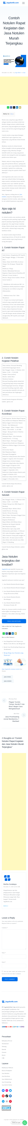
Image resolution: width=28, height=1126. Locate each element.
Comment (5, 927)
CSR (3, 1058)
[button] (24, 1122)
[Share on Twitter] (14, 107)
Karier (4, 1055)
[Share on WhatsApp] (8, 107)
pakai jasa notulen (14, 621)
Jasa (24, 72)
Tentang (4, 1046)
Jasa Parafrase (6, 1076)
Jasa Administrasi (7, 1079)
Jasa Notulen (5, 1073)
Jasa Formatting (6, 1082)
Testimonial (5, 1043)
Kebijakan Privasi (7, 1040)
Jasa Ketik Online (7, 1085)
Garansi (4, 1052)
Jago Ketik (18, 72)
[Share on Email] (20, 107)
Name (4, 952)
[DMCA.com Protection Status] (6, 1110)
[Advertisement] (14, 91)
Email (4, 962)
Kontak (4, 1049)
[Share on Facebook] (11, 107)
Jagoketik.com (6, 569)
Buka (12, 114)
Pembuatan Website (7, 1067)
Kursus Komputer (7, 1070)
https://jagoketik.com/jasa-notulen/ (11, 669)
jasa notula (7, 677)
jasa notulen (7, 681)
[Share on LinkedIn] (17, 107)
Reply (6, 906)
